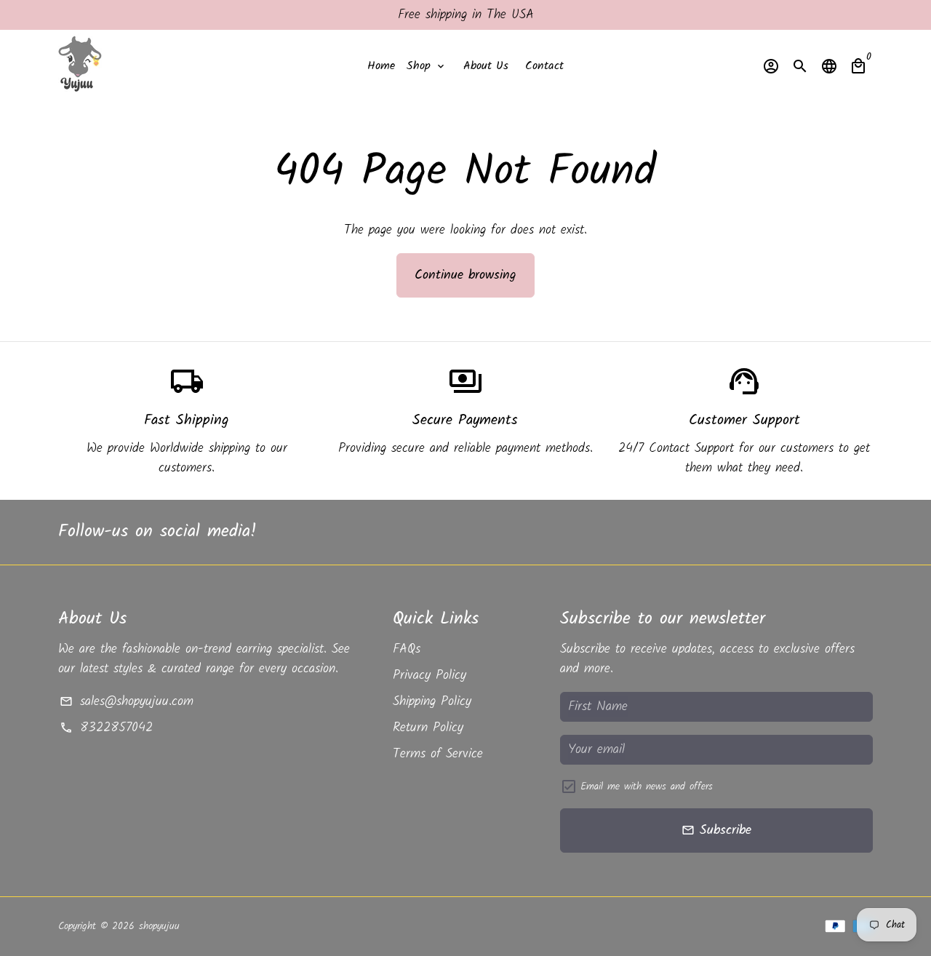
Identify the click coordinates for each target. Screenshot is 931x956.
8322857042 (106, 728)
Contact (544, 66)
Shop (427, 66)
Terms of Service (438, 754)
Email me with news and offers (646, 786)
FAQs (406, 649)
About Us (485, 66)
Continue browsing (465, 275)
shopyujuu (159, 926)
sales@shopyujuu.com (126, 702)
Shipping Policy (432, 702)
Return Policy (428, 728)
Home (381, 66)
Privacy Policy (429, 675)
